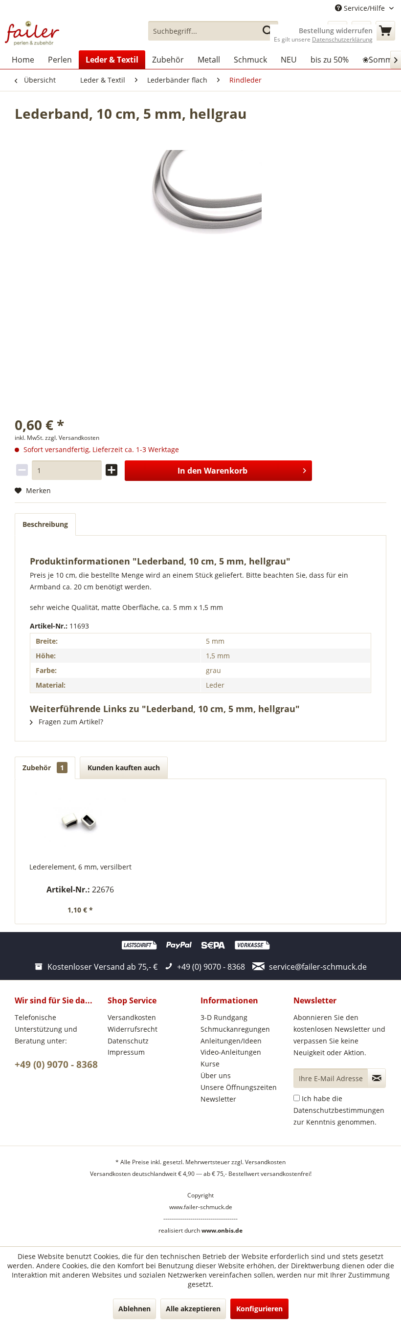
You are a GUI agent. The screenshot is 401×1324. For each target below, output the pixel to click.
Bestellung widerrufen (336, 30)
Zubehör (43, 767)
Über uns (215, 1075)
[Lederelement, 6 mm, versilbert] (80, 823)
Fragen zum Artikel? (70, 721)
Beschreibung (45, 524)
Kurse (210, 1063)
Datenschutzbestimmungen (338, 1110)
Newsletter (218, 1099)
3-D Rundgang (223, 1017)
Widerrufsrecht (132, 1029)
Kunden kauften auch (124, 767)
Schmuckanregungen (235, 1029)
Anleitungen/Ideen (231, 1040)
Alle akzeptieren (193, 1308)
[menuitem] (213, 31)
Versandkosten (132, 1017)
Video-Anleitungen (230, 1052)
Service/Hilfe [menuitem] (364, 8)
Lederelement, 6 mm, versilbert (80, 866)
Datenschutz (128, 1040)
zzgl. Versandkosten (72, 438)
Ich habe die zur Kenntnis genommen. (338, 1110)
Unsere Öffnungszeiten (238, 1087)
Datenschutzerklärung (342, 39)
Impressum (126, 1052)
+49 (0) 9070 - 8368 (56, 1064)
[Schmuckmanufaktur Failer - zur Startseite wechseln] (32, 33)
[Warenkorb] (385, 31)
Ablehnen (134, 1308)
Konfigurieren (259, 1308)
